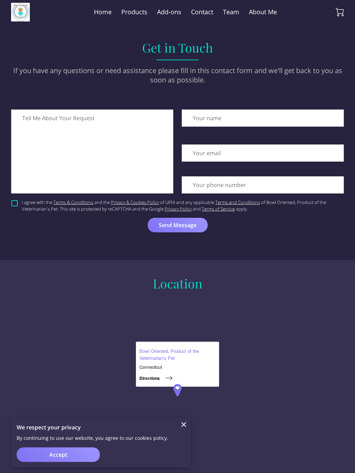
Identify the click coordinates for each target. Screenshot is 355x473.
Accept (58, 454)
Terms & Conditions (73, 202)
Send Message (178, 225)
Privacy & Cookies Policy (135, 202)
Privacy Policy (178, 209)
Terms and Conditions (237, 202)
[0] (340, 12)
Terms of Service (218, 209)
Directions (149, 378)
